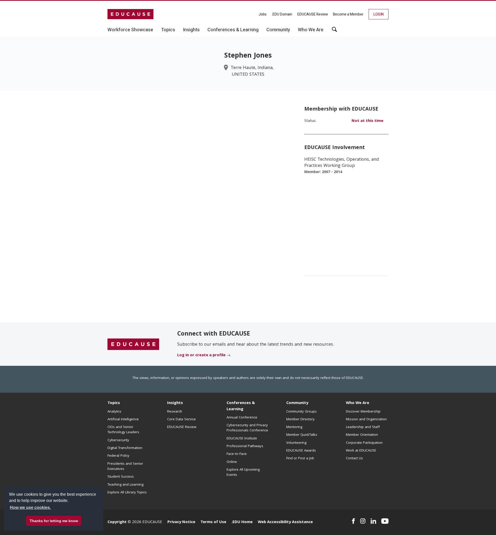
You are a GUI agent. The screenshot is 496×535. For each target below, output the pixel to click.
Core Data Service (181, 419)
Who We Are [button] (310, 30)
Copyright (117, 522)
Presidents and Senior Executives (125, 466)
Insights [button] (191, 30)
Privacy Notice (181, 522)
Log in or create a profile (201, 355)
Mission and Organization (366, 419)
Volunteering (296, 443)
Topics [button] (168, 30)
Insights (175, 403)
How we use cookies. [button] (30, 507)
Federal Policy (118, 456)
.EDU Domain (282, 14)
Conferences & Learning (241, 406)
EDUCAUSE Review (312, 14)
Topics (113, 403)
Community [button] (278, 30)
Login (379, 14)
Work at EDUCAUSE (361, 451)
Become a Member (348, 14)
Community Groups (301, 412)
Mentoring (294, 427)
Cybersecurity (118, 440)
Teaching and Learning (125, 485)
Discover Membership (363, 412)
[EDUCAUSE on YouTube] (385, 521)
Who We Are (357, 403)
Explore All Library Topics (127, 492)
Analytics (114, 412)
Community (297, 403)
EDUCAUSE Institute (242, 438)
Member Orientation (362, 435)
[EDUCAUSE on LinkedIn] (373, 521)
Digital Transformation (124, 448)
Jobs (263, 14)
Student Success (120, 477)
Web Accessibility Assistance (285, 522)
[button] (334, 31)
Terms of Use (213, 522)
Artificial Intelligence (123, 419)
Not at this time (367, 121)
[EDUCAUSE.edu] (130, 14)
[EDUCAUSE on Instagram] (363, 521)
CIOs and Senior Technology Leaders (123, 429)
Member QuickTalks (301, 435)
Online (232, 462)
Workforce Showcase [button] (130, 30)
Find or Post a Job (300, 458)
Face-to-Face (237, 454)
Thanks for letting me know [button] (54, 521)
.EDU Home (242, 522)
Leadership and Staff (363, 427)
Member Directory (300, 419)
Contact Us (354, 458)
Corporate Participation (364, 443)
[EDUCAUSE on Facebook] (353, 521)
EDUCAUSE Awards (301, 451)
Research (174, 412)
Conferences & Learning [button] (233, 30)
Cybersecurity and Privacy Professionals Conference (247, 428)
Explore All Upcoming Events (243, 472)
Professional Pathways (245, 446)
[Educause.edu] (133, 344)
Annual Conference (242, 418)
